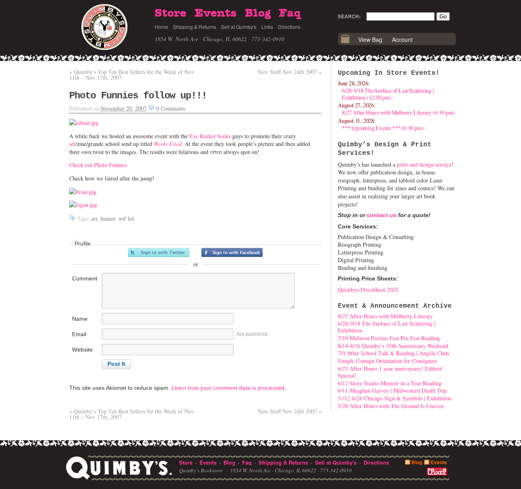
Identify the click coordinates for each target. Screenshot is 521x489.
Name (80, 318)
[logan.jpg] (83, 205)
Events (215, 13)
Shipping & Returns (194, 26)
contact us (381, 215)
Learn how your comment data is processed (228, 388)
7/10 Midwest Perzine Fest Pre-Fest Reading (389, 338)
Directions (289, 26)
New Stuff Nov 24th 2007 (290, 72)
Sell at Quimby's (238, 26)
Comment (84, 278)
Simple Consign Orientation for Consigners (387, 361)
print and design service (424, 164)
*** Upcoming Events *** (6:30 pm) (382, 128)
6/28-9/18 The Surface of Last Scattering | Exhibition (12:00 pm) (388, 94)
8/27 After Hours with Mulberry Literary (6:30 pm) (398, 112)
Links (267, 26)
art (72, 144)
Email (79, 334)
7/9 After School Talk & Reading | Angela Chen (393, 353)
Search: (349, 16)
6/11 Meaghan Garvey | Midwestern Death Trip (392, 390)
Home (161, 26)
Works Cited (168, 144)
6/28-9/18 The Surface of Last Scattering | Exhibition (387, 326)
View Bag (370, 39)
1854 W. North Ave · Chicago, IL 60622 (201, 39)
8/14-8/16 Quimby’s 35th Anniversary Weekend (393, 346)
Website (82, 349)
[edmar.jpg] (84, 122)
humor (108, 218)
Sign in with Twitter (158, 252)
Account (402, 39)
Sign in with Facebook (232, 252)
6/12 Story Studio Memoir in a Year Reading (390, 383)
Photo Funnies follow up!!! (138, 95)
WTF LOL (126, 218)
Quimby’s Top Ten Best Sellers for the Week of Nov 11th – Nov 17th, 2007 (131, 74)
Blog (258, 13)
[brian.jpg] (82, 192)
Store (170, 13)
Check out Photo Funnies (98, 165)
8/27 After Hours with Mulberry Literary (385, 316)
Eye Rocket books (210, 136)
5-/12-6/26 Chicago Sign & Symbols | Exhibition (394, 398)
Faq (290, 13)
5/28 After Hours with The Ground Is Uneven (391, 406)
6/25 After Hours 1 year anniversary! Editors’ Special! (390, 372)
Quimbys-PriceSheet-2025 (368, 289)
